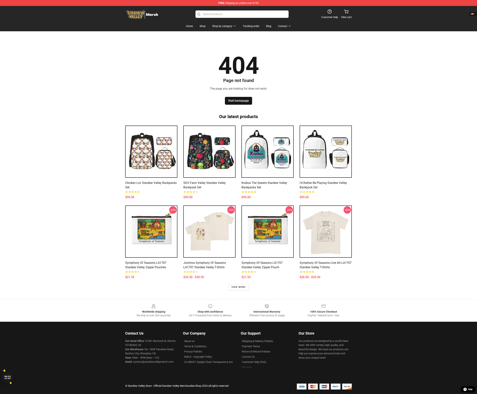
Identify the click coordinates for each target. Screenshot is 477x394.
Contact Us (248, 356)
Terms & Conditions (195, 346)
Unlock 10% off (7, 377)
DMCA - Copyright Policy (198, 356)
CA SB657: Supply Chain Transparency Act (208, 361)
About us (189, 341)
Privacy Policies (193, 351)
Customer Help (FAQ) (254, 361)
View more (238, 287)
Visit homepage (238, 100)
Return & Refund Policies (256, 351)
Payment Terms (251, 346)
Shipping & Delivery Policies (257, 341)
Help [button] (470, 389)
